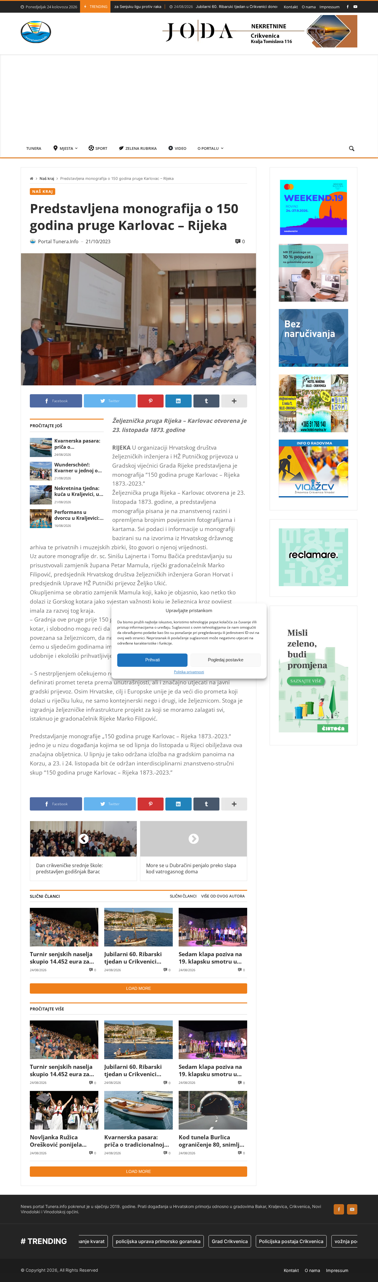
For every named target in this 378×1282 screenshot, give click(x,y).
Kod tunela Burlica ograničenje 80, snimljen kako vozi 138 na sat (212, 1141)
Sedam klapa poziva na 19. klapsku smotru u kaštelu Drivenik (210, 958)
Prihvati (152, 659)
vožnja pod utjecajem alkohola (333, 1241)
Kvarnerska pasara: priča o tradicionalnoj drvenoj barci (77, 444)
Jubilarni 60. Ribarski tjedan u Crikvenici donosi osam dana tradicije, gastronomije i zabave (229, 6)
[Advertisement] (189, 95)
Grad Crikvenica (194, 1241)
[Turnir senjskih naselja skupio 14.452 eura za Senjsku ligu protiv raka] (64, 927)
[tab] (183, 896)
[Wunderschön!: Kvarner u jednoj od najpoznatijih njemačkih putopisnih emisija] (41, 471)
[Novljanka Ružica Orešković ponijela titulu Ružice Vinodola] (64, 1110)
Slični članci (183, 896)
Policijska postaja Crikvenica (256, 1241)
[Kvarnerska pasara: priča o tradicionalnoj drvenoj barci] (41, 447)
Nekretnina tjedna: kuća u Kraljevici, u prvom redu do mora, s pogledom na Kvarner (77, 491)
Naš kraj (47, 178)
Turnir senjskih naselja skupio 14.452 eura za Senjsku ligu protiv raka (63, 958)
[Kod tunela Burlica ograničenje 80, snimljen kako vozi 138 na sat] (213, 1110)
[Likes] (348, 6)
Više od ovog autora (223, 896)
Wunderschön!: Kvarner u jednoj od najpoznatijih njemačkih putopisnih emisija (77, 468)
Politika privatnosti (189, 672)
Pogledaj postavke (225, 659)
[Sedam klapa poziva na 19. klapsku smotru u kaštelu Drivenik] (213, 927)
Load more (138, 988)
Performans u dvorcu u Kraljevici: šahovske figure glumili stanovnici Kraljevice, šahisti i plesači (77, 515)
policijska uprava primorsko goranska (122, 1241)
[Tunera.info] (36, 32)
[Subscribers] (355, 6)
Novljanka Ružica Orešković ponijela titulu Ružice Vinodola (60, 1141)
